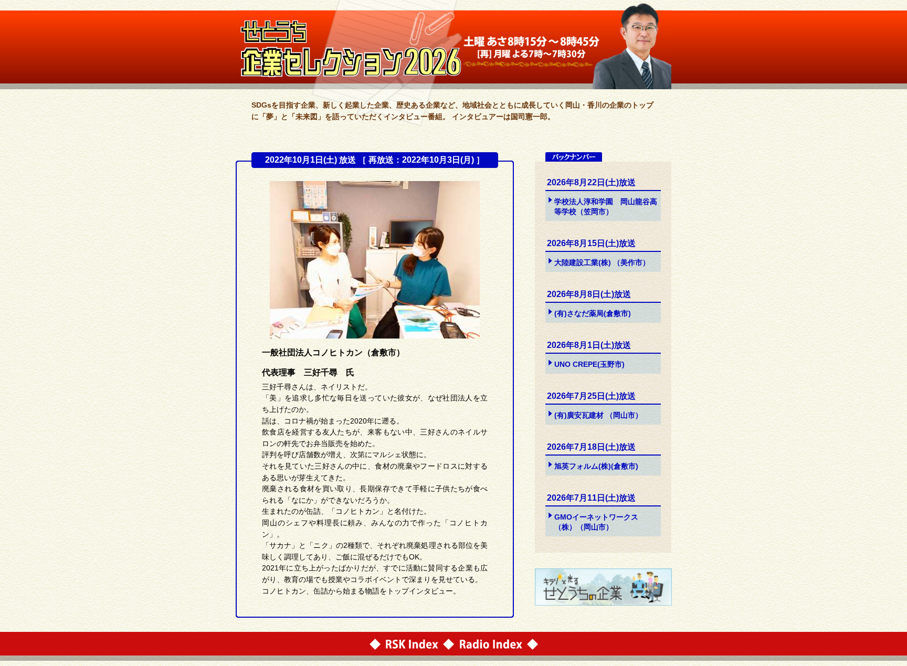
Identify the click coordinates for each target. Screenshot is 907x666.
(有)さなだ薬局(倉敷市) (592, 313)
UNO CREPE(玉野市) (589, 364)
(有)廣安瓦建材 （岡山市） (598, 415)
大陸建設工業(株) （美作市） (602, 262)
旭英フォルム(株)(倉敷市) (596, 466)
